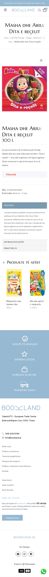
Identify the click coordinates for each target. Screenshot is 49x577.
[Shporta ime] (44, 9)
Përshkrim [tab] (9, 205)
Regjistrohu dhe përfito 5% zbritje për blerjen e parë (24, 3)
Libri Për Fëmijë (17, 37)
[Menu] (5, 9)
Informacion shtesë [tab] (14, 242)
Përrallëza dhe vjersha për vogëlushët (13, 304)
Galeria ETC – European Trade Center (19, 416)
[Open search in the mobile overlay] (39, 10)
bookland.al (22, 503)
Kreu (6, 37)
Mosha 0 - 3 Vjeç (20, 193)
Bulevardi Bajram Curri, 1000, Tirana (18, 420)
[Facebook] (18, 554)
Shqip (29, 37)
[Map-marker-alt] (30, 554)
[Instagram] (24, 554)
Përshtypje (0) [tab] (10, 248)
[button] (41, 60)
